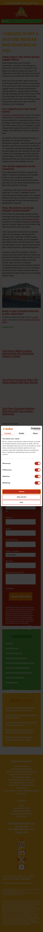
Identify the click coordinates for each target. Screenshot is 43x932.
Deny (21, 502)
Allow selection (21, 497)
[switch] (37, 470)
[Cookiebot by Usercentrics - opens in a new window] (30, 428)
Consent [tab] (7, 433)
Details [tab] (21, 433)
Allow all (21, 492)
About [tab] (35, 433)
